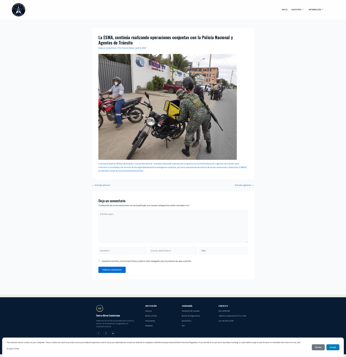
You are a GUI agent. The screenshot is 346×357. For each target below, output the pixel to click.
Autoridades (150, 321)
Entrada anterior (101, 185)
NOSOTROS (296, 9)
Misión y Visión (151, 316)
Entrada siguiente (244, 185)
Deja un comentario (107, 48)
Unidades (149, 325)
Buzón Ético (186, 321)
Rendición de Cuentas (190, 311)
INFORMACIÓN (315, 9)
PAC (183, 325)
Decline (318, 347)
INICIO (284, 9)
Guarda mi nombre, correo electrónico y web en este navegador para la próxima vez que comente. (146, 261)
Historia (148, 311)
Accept (333, 347)
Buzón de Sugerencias (191, 316)
